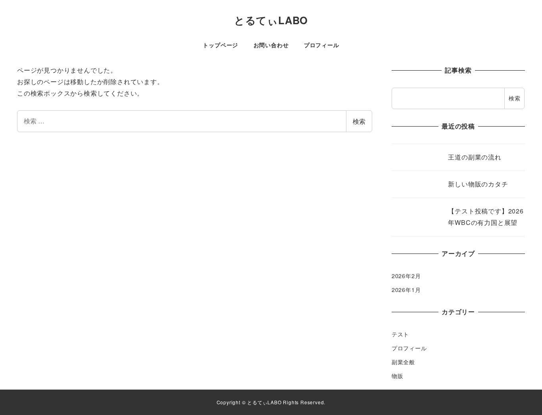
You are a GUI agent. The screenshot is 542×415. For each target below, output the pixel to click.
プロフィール (409, 348)
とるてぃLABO (271, 20)
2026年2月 (406, 276)
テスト (400, 334)
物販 (398, 376)
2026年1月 (406, 290)
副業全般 (403, 362)
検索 (359, 121)
